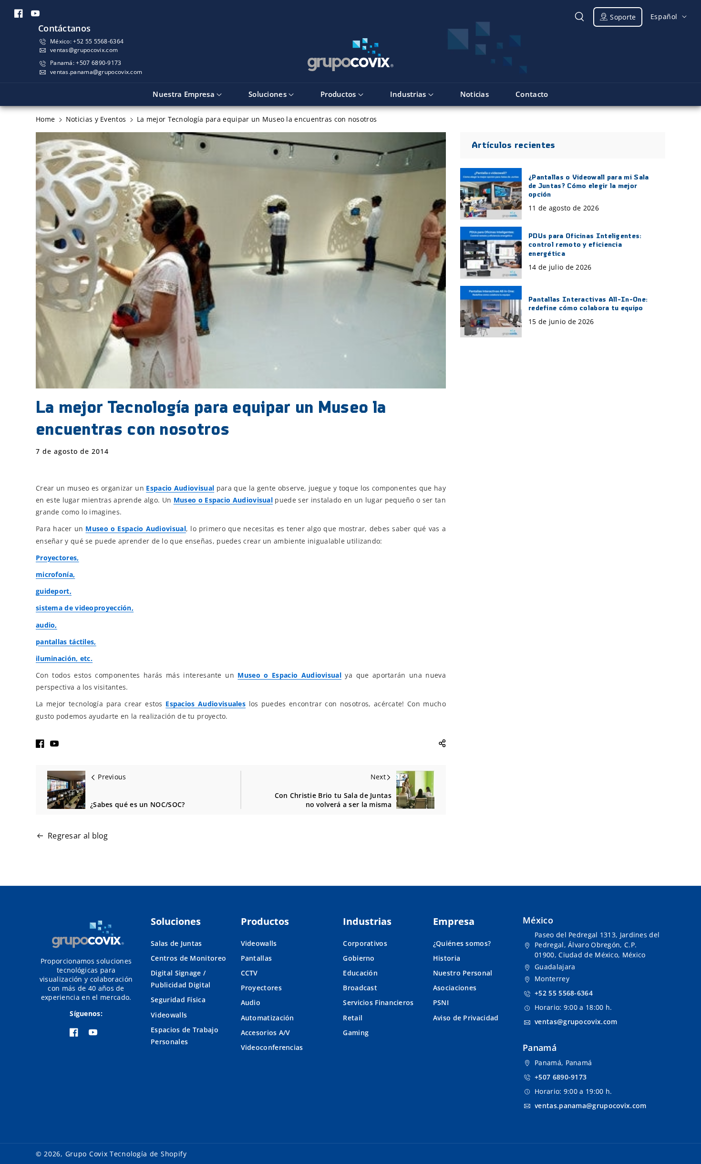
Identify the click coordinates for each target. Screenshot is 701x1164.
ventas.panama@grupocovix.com (96, 72)
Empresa (453, 921)
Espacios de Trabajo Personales (184, 1035)
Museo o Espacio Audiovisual (223, 499)
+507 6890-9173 (98, 63)
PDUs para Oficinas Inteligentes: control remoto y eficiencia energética (585, 245)
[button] (579, 16)
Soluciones (176, 921)
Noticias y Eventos (96, 119)
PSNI (441, 1002)
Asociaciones (455, 987)
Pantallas (256, 958)
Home (45, 119)
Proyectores (261, 987)
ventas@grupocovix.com (84, 50)
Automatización (267, 1017)
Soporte (623, 16)
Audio (251, 1002)
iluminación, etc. (64, 658)
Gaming (356, 1032)
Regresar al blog (78, 835)
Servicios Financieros (378, 1002)
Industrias (367, 921)
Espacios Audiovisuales (205, 703)
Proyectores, (57, 557)
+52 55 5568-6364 (98, 41)
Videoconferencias (272, 1047)
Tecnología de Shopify (148, 1153)
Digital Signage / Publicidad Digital (180, 978)
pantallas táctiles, (66, 641)
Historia (446, 958)
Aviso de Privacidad (466, 1017)
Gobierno (358, 958)
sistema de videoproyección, (85, 607)
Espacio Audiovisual (180, 488)
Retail (352, 1017)
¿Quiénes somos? (462, 943)
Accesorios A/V (265, 1032)
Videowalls (169, 1014)
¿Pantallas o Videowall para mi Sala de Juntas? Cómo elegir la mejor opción (588, 186)
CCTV (249, 972)
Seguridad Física (178, 999)
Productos (265, 921)
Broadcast (360, 987)
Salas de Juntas (176, 943)
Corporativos (365, 943)
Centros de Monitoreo (188, 958)
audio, (46, 624)
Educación (360, 972)
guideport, (54, 591)
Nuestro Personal (463, 972)
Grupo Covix (86, 1153)
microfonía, (55, 574)
